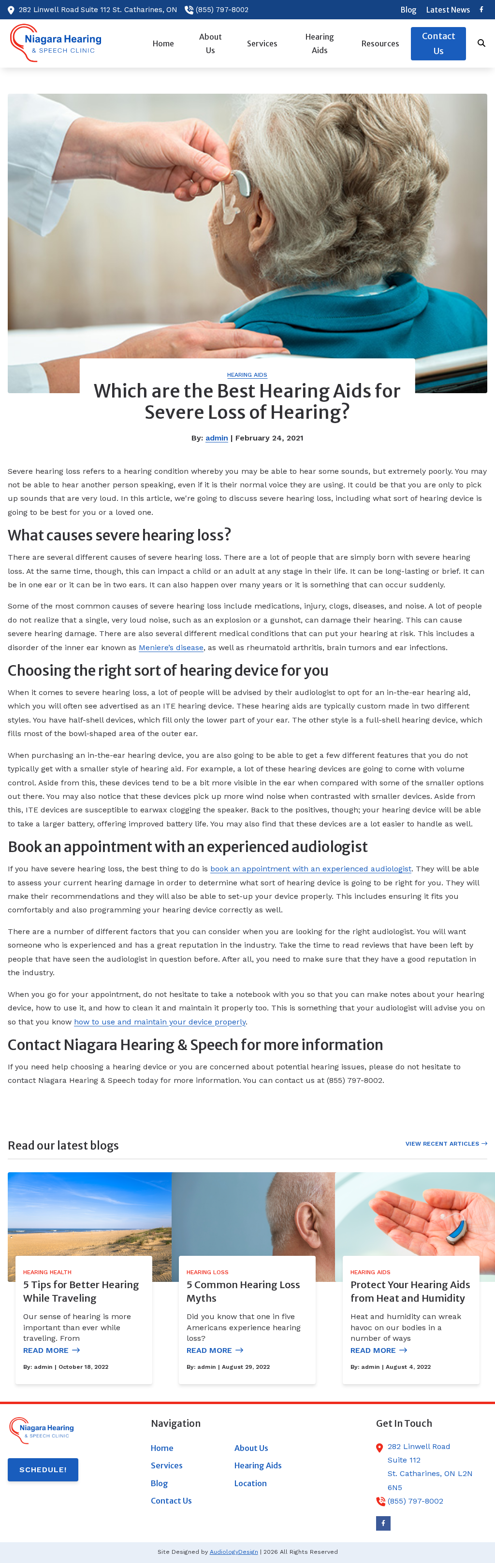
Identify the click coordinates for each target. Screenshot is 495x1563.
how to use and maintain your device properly (160, 1021)
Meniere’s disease (171, 647)
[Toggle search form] (482, 43)
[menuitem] (409, 9)
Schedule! (43, 1469)
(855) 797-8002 (222, 9)
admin (216, 437)
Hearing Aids (247, 374)
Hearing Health (47, 1272)
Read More (46, 1350)
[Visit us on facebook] (481, 10)
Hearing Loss (208, 1272)
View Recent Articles (442, 1143)
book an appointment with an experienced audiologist (310, 868)
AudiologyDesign (234, 1552)
